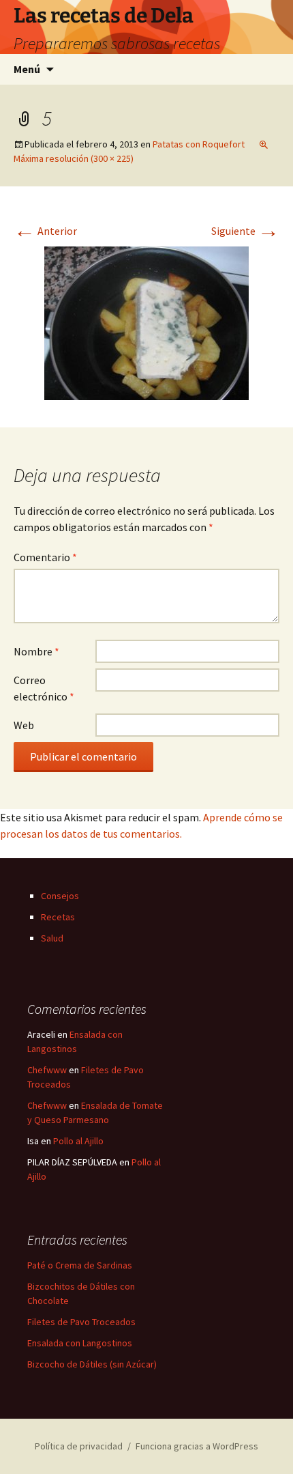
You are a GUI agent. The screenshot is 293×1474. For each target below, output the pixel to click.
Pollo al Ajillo (78, 1141)
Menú (27, 69)
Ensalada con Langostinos (79, 1343)
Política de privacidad (79, 1446)
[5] (146, 321)
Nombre (36, 651)
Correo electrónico (44, 688)
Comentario (45, 557)
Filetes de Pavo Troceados (81, 1322)
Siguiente (245, 231)
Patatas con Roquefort (199, 144)
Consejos (60, 896)
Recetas (58, 917)
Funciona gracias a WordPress (197, 1446)
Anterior (45, 231)
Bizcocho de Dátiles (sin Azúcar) (92, 1364)
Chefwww (47, 1070)
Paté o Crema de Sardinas (79, 1265)
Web (24, 725)
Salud (52, 938)
